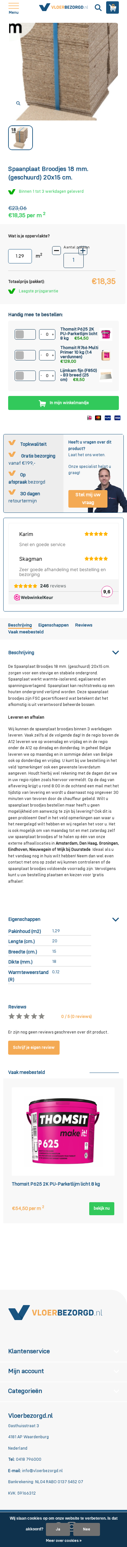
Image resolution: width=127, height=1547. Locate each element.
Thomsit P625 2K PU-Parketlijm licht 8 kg (56, 1184)
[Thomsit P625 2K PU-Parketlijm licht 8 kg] (63, 1131)
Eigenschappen (53, 625)
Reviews (83, 625)
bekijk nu (102, 1208)
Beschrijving (20, 625)
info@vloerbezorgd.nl (42, 1471)
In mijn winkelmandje (69, 403)
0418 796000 (28, 1459)
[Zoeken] (97, 7)
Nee (86, 1529)
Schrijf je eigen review (34, 1048)
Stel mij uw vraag (88, 498)
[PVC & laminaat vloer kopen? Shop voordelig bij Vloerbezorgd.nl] (55, 1312)
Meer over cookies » (63, 1541)
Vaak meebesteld (26, 632)
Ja (58, 1529)
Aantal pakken (77, 247)
